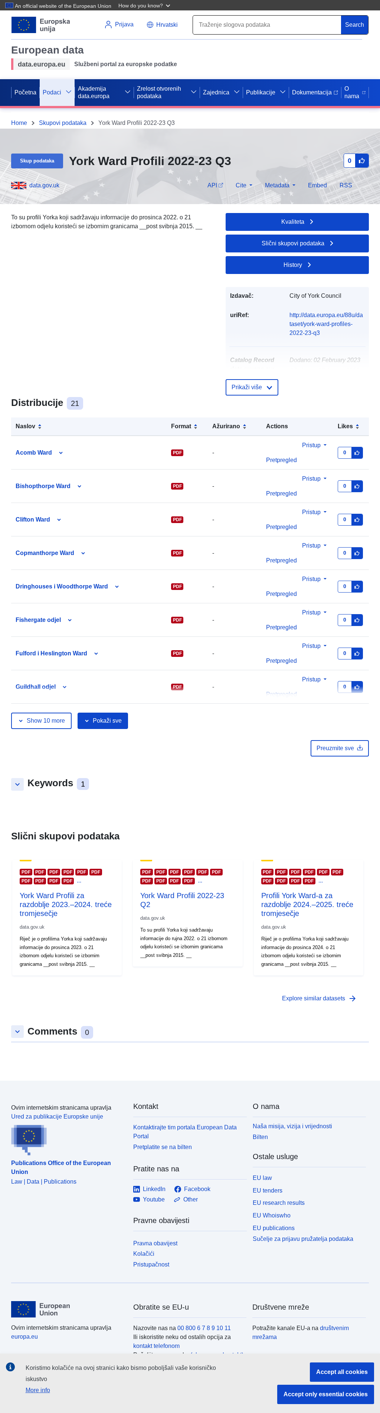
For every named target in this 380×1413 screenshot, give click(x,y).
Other (190, 1199)
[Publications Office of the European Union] (67, 1138)
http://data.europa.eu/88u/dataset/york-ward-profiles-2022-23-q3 (326, 324)
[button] (145, 5)
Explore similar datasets (319, 998)
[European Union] (68, 1309)
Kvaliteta (292, 222)
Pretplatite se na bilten (162, 1147)
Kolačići (143, 1254)
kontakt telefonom (156, 1346)
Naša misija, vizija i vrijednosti (292, 1126)
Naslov (25, 426)
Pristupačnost (151, 1264)
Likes (345, 426)
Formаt (181, 426)
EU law (262, 1178)
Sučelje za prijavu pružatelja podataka (303, 1238)
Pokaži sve (107, 720)
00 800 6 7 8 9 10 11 (204, 1328)
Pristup (311, 445)
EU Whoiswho (272, 1215)
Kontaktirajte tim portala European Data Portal (185, 1131)
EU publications (274, 1228)
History (293, 265)
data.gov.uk (44, 185)
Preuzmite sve (335, 748)
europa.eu (24, 1336)
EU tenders (267, 1190)
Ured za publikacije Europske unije (57, 1116)
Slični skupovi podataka (293, 243)
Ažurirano (226, 426)
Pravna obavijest (155, 1243)
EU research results (279, 1203)
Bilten (260, 1137)
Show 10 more (46, 720)
